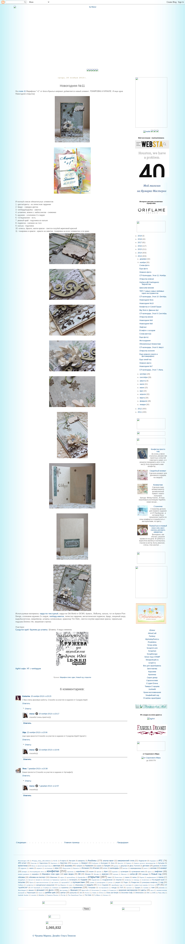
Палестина (118, 877)
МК (79, 874)
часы (152, 890)
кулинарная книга (138, 871)
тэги (153, 888)
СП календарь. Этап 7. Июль (151, 370)
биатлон (63, 863)
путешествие (79, 882)
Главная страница (71, 843)
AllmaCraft (152, 633)
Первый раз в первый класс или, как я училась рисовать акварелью (158, 529)
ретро (110, 882)
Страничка (158, 506)
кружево (115, 871)
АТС (160, 860)
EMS (154, 893)
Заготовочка (152, 669)
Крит (106, 871)
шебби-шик (50, 892)
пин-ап (30, 880)
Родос (126, 882)
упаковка (162, 887)
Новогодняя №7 (146, 366)
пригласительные (42, 882)
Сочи (152, 885)
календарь (114, 868)
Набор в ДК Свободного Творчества (149, 283)
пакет (110, 877)
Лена (24, 769)
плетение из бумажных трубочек (54, 880)
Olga (24, 732)
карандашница (135, 868)
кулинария (124, 871)
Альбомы (92, 860)
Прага (31, 882)
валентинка (23, 866)
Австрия (72, 861)
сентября (144, 377)
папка (134, 877)
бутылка (161, 863)
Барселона (44, 863)
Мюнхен (124, 874)
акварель (81, 861)
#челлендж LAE (23, 861)
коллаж (153, 868)
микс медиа (69, 874)
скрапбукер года (117, 885)
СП (158, 885)
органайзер (71, 877)
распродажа (101, 882)
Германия (89, 866)
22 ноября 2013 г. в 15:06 (37, 732)
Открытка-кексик (146, 317)
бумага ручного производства (144, 863)
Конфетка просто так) (158, 450)
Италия (96, 868)
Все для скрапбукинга (152, 666)
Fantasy (152, 636)
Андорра (153, 861)
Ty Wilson (97, 895)
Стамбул (46, 887)
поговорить (73, 880)
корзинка (70, 871)
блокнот (84, 863)
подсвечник (95, 880)
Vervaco (105, 895)
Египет (164, 866)
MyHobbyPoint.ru (152, 639)
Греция (107, 866)
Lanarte (33, 895)
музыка (115, 874)
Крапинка (152, 675)
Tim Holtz (88, 895)
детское (146, 866)
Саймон (21, 885)
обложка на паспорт (37, 877)
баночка (34, 863)
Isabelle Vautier (23, 895)
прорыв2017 (65, 882)
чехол (40, 893)
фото (51, 890)
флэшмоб (41, 890)
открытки (87, 677)
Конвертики (158, 485)
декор (116, 866)
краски (99, 871)
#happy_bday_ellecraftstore (41, 861)
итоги (105, 868)
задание (23, 868)
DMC (148, 893)
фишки (31, 890)
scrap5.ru (152, 663)
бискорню (75, 863)
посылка (21, 882)
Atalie (94, 893)
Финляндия (22, 890)
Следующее (21, 843)
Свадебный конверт (158, 471)
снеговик (128, 885)
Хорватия (112, 890)
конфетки (53, 871)
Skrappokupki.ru (152, 660)
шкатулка (73, 893)
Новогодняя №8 (146, 324)
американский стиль (126, 861)
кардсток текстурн (48, 614)
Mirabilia (41, 895)
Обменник (53, 877)
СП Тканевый (35, 887)
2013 (140, 256)
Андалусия (143, 861)
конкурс (24, 871)
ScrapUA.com (152, 648)
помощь (136, 880)
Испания (85, 868)
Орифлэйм (81, 877)
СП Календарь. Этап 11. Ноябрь (152, 275)
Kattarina (26, 696)
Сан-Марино (61, 885)
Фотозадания (145, 341)
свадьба (89, 885)
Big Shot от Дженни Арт (149, 310)
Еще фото (143, 269)
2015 (140, 249)
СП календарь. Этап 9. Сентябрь (153, 314)
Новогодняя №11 (146, 300)
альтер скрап (108, 861)
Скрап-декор (152, 678)
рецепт (118, 882)
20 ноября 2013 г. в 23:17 (49, 714)
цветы (143, 890)
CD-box (101, 893)
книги (146, 868)
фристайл (85, 890)
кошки (91, 871)
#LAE (55, 861)
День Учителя (135, 866)
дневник (156, 866)
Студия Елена (152, 683)
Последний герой (158, 880)
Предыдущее (122, 843)
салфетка (29, 885)
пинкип (38, 880)
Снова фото (144, 265)
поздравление (107, 880)
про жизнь (55, 882)
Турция (137, 887)
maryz (32, 714)
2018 (140, 239)
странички (77, 887)
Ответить (26, 704)
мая (141, 391)
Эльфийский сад (152, 695)
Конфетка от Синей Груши (150, 307)
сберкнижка (79, 885)
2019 (140, 236)
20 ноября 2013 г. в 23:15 (41, 696)
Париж (141, 877)
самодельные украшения (45, 885)
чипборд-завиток (56, 616)
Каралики (152, 672)
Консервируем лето (37, 871)
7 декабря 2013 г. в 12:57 (49, 786)
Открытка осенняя (147, 351)
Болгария (104, 863)
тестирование (104, 887)
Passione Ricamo (52, 895)
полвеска (128, 880)
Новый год (80, 677)
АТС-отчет (22, 863)
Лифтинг (143, 327)
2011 (140, 412)
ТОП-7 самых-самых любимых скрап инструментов (151, 292)
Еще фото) (143, 337)
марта (142, 398)
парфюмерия (151, 877)
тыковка (145, 887)
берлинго (54, 863)
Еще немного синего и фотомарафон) (148, 355)
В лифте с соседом (147, 330)
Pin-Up (63, 895)
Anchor (87, 893)
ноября (143, 262)
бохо (112, 863)
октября (143, 374)
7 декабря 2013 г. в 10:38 (37, 769)
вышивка (68, 866)
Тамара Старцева (152, 686)
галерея (79, 866)
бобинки (95, 863)
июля (142, 384)
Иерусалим (66, 868)
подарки (84, 880)
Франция (74, 890)
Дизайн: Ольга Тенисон (64, 935)
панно (127, 877)
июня (142, 388)
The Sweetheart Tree (75, 895)
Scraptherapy (152, 654)
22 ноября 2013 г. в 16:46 (49, 750)
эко (80, 893)
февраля (144, 401)
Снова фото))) (145, 334)
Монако (88, 874)
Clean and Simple (112, 893)
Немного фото (145, 272)
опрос (62, 877)
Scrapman (152, 651)
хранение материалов (128, 890)
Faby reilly (161, 893)
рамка (92, 882)
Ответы (28, 709)
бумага (128, 863)
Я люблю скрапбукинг (152, 698)
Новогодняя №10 (146, 303)
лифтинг (158, 871)
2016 (140, 246)
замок (31, 868)
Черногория (31, 893)
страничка (64, 887)
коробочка (80, 871)
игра (56, 868)
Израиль (76, 868)
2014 (140, 253)
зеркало (39, 868)
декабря (143, 259)
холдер (104, 890)
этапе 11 (22, 91)
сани (70, 885)
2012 (140, 409)
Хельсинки (95, 890)
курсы (150, 871)
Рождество (135, 882)
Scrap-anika (152, 645)
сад (161, 882)
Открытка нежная (146, 279)
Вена (33, 866)
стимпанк (55, 887)
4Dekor (152, 630)
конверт (163, 868)
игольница (48, 868)
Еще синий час (145, 360)
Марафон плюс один (67, 677)
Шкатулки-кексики (146, 288)
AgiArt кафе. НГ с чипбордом (28, 668)
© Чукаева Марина (42, 935)
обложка (21, 877)
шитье (63, 893)
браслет (120, 863)
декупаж (124, 866)
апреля (143, 394)
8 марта (63, 861)
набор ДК (134, 874)
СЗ (98, 885)
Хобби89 (152, 689)
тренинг (129, 887)
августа (143, 381)
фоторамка (64, 890)
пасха (161, 877)
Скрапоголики (152, 680)
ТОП (121, 887)
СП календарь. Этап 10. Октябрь (152, 297)
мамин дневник (23, 874)
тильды (114, 887)
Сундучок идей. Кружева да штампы (31, 630)
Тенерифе (92, 887)
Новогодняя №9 (146, 320)
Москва (96, 874)
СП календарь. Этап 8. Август (151, 347)
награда (145, 874)
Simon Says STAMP (152, 657)
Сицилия (105, 885)
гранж (99, 866)
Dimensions (139, 893)
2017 (140, 242)
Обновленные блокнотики (150, 344)
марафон (35, 874)
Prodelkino (152, 642)
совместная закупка (141, 885)
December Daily (127, 893)
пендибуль (21, 880)
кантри (125, 868)
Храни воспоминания (152, 692)
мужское (105, 874)
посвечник (145, 880)
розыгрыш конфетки (149, 882)
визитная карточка (44, 866)
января (143, 405)
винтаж (56, 865)
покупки (119, 880)
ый (57, 614)
